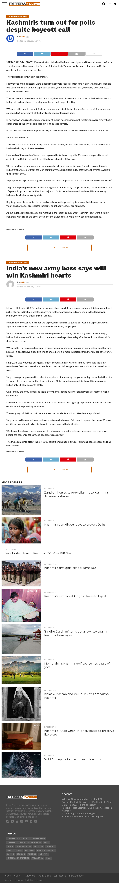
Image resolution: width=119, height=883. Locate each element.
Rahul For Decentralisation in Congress (82, 816)
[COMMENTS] (93, 52)
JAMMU (10, 854)
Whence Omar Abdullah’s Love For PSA (82, 799)
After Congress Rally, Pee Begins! (79, 813)
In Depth (18, 876)
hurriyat (43, 854)
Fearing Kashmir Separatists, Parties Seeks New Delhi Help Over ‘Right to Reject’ (87, 803)
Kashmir (11, 843)
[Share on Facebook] (25, 52)
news (10, 846)
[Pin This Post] (59, 52)
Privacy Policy (76, 876)
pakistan (38, 846)
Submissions (60, 876)
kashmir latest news (18, 839)
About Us (30, 876)
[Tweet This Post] (42, 52)
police (18, 850)
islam (48, 858)
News (8, 876)
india (46, 843)
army (10, 850)
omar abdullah (23, 846)
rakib (22, 36)
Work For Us (44, 876)
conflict (50, 846)
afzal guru (37, 858)
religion (21, 854)
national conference (18, 858)
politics (32, 854)
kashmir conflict (46, 850)
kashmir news (38, 839)
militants (29, 850)
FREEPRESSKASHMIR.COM (29, 843)
